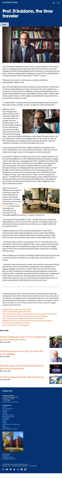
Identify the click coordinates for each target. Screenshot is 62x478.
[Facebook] (21, 470)
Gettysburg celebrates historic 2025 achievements (22, 377)
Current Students (7, 408)
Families (4, 413)
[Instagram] (3, 470)
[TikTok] (18, 469)
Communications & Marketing (11, 424)
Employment (6, 418)
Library (4, 422)
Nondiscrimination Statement (20, 465)
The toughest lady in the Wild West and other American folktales (24, 316)
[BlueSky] (10, 469)
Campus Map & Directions (10, 402)
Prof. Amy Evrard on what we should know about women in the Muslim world (29, 314)
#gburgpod (5, 455)
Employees (5, 410)
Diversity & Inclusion (8, 416)
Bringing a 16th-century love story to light (16, 309)
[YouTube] (7, 469)
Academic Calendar (8, 414)
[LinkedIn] (25, 470)
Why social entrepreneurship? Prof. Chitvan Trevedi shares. (23, 318)
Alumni (4, 407)
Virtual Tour (5, 427)
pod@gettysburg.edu (8, 458)
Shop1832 (5, 419)
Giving (4, 421)
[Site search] (59, 3)
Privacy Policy (6, 465)
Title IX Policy (33, 465)
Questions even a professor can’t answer (16, 323)
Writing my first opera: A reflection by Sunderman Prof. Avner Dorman (27, 321)
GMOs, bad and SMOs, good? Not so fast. (16, 312)
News (4, 24)
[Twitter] (14, 469)
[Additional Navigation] (54, 3)
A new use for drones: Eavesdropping (15, 325)
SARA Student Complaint (9, 429)
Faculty (4, 411)
